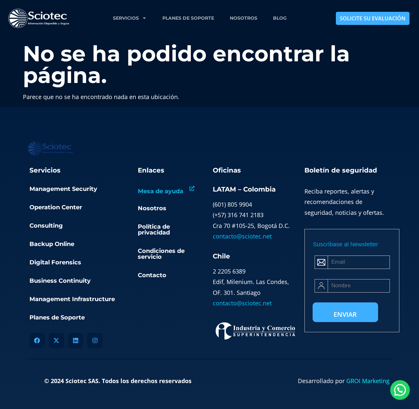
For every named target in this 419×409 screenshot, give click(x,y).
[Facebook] (37, 340)
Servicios (126, 18)
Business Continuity (60, 280)
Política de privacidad (154, 229)
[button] (400, 390)
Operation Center (55, 207)
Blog (280, 18)
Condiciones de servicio (161, 253)
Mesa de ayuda (160, 191)
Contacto (152, 275)
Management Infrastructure (72, 299)
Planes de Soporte (188, 18)
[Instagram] (94, 340)
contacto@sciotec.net (242, 236)
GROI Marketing (368, 381)
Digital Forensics (55, 262)
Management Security (63, 189)
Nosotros (243, 18)
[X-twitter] (56, 340)
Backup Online (51, 244)
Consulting (46, 225)
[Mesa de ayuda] (192, 188)
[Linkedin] (75, 340)
